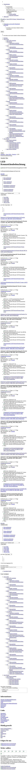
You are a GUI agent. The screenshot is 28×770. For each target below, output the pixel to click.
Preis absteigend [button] (7, 179)
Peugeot (8, 91)
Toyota (7, 119)
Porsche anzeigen (13, 96)
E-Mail (7, 8)
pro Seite (3, 205)
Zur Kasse (3, 716)
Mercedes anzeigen (13, 79)
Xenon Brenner (9, 141)
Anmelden (4, 691)
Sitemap (2, 707)
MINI (7, 82)
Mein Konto (3, 714)
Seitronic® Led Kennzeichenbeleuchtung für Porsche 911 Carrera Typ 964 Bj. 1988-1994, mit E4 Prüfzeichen (14, 382)
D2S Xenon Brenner (14, 146)
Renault (8, 101)
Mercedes (8, 78)
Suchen (2, 568)
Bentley (8, 49)
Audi (7, 45)
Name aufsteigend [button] (7, 181)
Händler (2, 722)
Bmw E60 (3, 736)
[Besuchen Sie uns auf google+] (8, 745)
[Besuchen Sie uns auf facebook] (8, 743)
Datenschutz (3, 704)
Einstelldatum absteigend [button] (9, 187)
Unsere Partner (4, 721)
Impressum (3, 706)
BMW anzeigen (12, 54)
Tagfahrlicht (3, 733)
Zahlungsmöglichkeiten (6, 700)
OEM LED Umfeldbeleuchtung (16, 136)
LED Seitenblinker (13, 57)
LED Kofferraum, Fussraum (15, 85)
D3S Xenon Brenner (14, 145)
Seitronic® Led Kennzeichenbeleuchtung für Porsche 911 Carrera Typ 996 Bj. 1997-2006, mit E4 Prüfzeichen (14, 454)
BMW (7, 53)
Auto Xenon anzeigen (11, 140)
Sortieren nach (4, 193)
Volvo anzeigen (12, 124)
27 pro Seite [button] (6, 199)
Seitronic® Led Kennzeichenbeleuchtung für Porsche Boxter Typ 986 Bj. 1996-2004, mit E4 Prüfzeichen (13, 348)
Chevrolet (8, 58)
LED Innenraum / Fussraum (15, 111)
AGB (2, 702)
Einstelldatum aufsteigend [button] (9, 185)
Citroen (8, 62)
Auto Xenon (6, 138)
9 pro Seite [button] (5, 197)
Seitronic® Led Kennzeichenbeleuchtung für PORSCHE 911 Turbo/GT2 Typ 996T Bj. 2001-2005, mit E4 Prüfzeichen (13, 490)
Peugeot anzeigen (13, 92)
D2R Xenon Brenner (14, 147)
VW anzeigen (12, 128)
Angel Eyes (3, 731)
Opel (7, 87)
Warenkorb (3, 713)
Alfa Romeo (9, 41)
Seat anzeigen (12, 106)
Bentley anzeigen (13, 51)
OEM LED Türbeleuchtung (15, 114)
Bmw (2, 732)
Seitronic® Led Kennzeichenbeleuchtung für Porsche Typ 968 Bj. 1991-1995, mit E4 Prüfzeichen (14, 315)
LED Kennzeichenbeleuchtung (16, 44)
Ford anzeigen (12, 71)
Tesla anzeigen (12, 116)
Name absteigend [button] (7, 183)
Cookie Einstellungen (5, 766)
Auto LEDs (6, 39)
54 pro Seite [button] (6, 201)
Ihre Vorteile (3, 718)
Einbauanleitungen (5, 719)
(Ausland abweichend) (6, 226)
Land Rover (9, 74)
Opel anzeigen (12, 88)
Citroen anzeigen (13, 63)
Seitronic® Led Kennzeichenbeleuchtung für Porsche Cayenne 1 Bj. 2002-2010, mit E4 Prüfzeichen (13, 218)
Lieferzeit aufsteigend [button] (8, 189)
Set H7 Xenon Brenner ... (6, 728)
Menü (2, 31)
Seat (7, 105)
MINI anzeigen (12, 83)
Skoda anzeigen (12, 110)
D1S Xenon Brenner (14, 144)
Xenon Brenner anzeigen (15, 142)
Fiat (7, 66)
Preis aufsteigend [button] (7, 177)
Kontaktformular (4, 717)
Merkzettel (6, 16)
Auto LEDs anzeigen (11, 40)
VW (7, 127)
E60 (1, 737)
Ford (7, 70)
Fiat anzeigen (12, 67)
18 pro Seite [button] (6, 198)
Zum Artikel (3, 231)
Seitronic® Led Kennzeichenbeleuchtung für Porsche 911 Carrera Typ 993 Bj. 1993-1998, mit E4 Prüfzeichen (14, 418)
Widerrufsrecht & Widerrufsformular (9, 703)
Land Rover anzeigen (14, 75)
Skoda (7, 109)
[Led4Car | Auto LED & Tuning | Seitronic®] (12, 19)
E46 (1, 735)
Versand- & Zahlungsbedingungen (8, 699)
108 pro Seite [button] (6, 202)
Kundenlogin (6, 4)
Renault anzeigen (13, 102)
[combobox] (4, 175)
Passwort (8, 9)
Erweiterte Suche (4, 567)
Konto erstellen (12, 14)
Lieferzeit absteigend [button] (8, 190)
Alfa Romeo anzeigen (14, 43)
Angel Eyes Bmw (5, 729)
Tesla (7, 115)
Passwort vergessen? (14, 15)
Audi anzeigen (12, 47)
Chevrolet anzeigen (13, 60)
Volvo (7, 123)
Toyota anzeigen (13, 120)
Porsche (8, 94)
